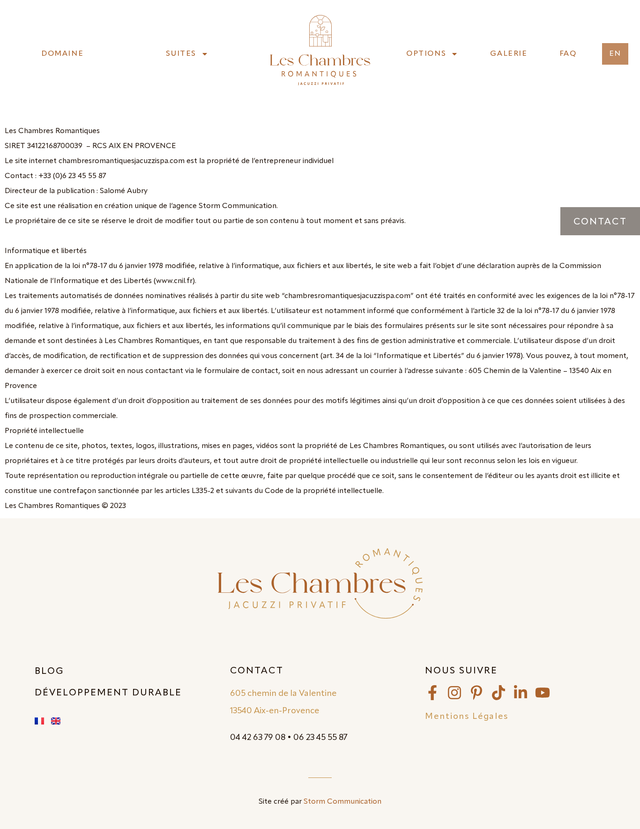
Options (426, 54)
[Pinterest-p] (476, 692)
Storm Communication (342, 802)
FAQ (568, 54)
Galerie (508, 54)
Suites (181, 54)
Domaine (62, 54)
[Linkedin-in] (520, 692)
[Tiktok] (498, 692)
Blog (49, 671)
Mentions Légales (466, 716)
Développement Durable (108, 693)
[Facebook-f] (432, 692)
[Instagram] (454, 692)
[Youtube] (542, 692)
